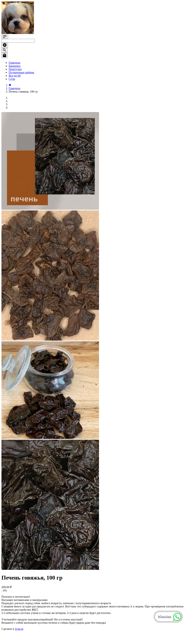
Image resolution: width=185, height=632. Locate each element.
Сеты (12, 78)
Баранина (14, 65)
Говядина (14, 62)
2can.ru (19, 628)
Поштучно (15, 69)
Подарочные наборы (21, 72)
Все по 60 (15, 75)
